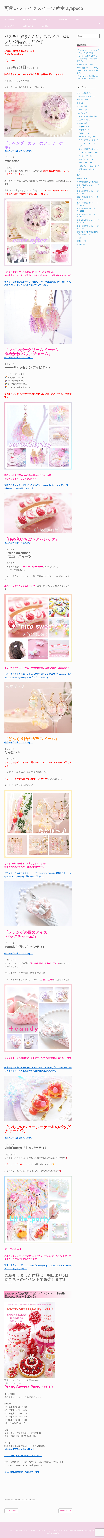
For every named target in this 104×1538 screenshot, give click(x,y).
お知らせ (80, 103)
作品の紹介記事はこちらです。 (18, 150)
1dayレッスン (84, 126)
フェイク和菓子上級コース (88, 149)
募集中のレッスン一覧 (85, 64)
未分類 (79, 237)
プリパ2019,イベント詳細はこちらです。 (23, 1455)
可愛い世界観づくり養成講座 (87, 181)
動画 (78, 175)
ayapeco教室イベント (85, 93)
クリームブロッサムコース (88, 140)
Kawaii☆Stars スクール (85, 96)
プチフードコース (85, 155)
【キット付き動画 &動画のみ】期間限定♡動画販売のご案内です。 (87, 58)
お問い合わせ (28, 26)
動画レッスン (82, 178)
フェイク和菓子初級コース (88, 152)
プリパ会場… (11, 1510)
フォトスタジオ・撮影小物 (87, 116)
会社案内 (45, 26)
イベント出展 (82, 106)
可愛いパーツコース (86, 162)
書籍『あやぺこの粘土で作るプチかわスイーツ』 (87, 233)
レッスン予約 (9, 26)
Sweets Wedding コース (87, 136)
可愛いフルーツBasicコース (89, 166)
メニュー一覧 (9, 19)
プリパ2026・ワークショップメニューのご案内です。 (88, 51)
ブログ (47, 19)
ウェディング (82, 109)
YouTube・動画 (82, 99)
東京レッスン (82, 241)
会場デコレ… (65, 1510)
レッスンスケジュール (85, 119)
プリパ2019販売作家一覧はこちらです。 (22, 1471)
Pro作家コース (84, 129)
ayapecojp (28, 45)
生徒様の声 (63, 19)
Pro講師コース (84, 133)
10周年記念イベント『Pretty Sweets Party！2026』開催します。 (88, 70)
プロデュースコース (86, 159)
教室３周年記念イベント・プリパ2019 (22, 1499)
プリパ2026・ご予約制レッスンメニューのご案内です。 (88, 77)
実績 (78, 19)
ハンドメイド (82, 113)
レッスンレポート (83, 123)
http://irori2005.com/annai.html (18, 1449)
